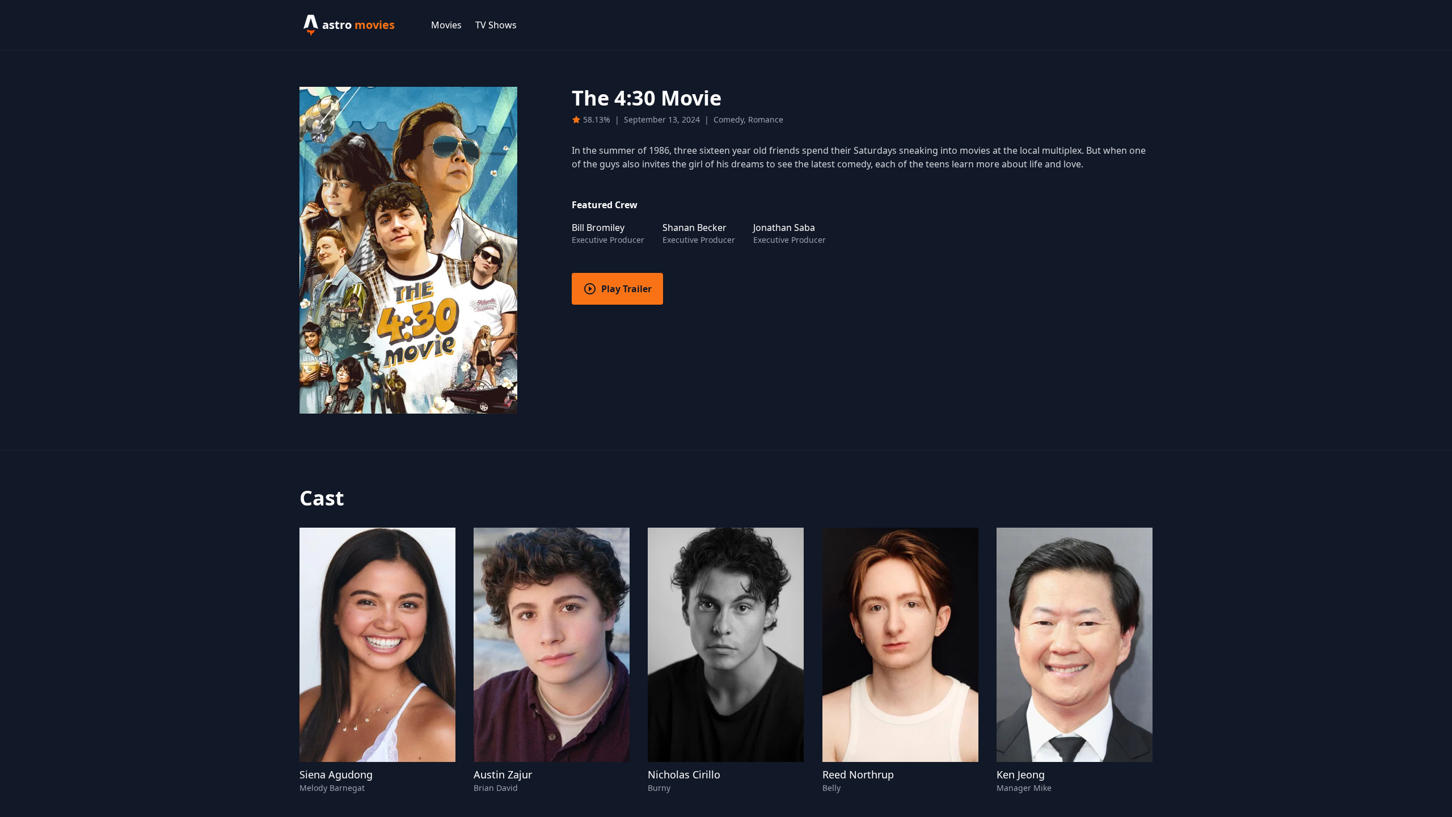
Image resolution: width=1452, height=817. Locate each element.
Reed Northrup (858, 774)
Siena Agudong (336, 774)
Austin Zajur (503, 774)
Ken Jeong (1021, 774)
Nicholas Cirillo (684, 774)
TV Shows (496, 25)
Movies (446, 25)
